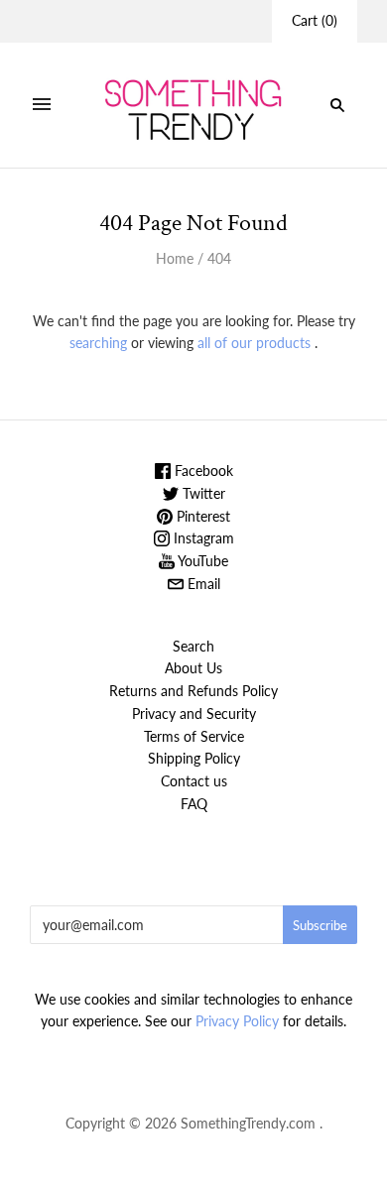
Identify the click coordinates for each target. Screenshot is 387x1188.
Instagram (202, 538)
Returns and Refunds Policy (193, 690)
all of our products (254, 342)
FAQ (194, 803)
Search (193, 646)
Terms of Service (194, 736)
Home (175, 258)
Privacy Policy (237, 1020)
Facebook (202, 470)
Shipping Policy (194, 758)
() (314, 20)
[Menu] (42, 105)
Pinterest (201, 516)
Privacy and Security (194, 713)
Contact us (194, 780)
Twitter (202, 493)
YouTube (201, 560)
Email (202, 583)
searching (98, 342)
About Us (193, 667)
